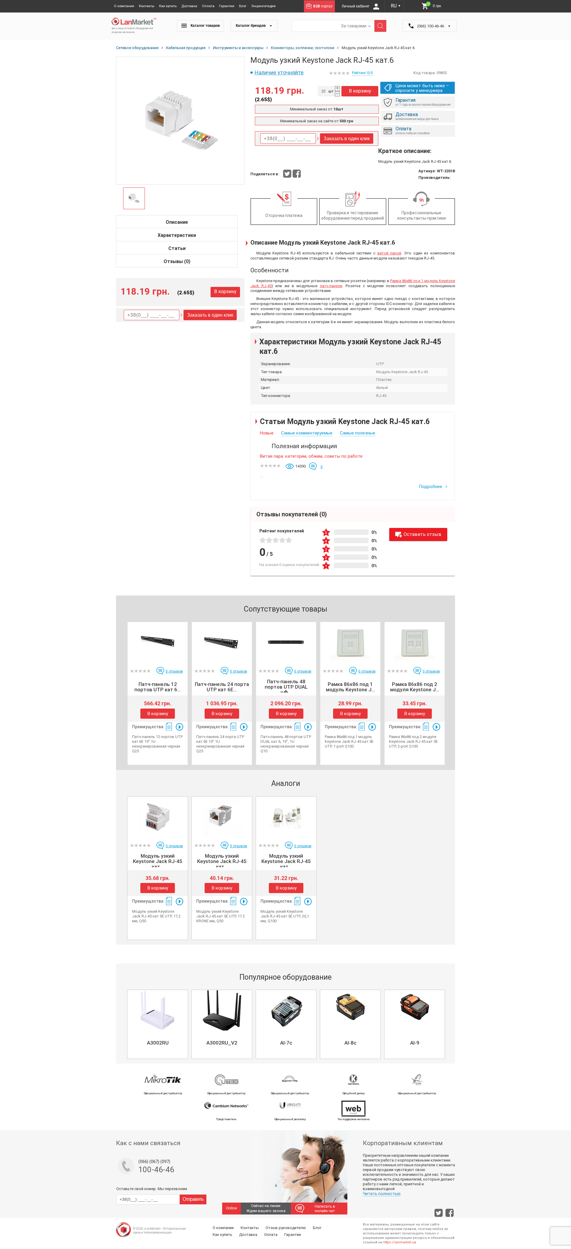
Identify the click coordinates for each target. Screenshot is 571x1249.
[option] (180, 120)
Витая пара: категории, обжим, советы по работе (311, 456)
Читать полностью (382, 1193)
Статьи (177, 248)
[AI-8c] (350, 1010)
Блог (243, 6)
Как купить (168, 6)
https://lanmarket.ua (399, 1242)
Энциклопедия (263, 6)
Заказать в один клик (210, 315)
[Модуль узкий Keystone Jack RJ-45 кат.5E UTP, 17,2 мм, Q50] (158, 817)
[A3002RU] (158, 1010)
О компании (124, 6)
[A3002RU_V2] (222, 1010)
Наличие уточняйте (279, 72)
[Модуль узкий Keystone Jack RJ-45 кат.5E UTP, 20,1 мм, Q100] (286, 817)
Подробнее (431, 486)
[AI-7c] (286, 1010)
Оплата (208, 6)
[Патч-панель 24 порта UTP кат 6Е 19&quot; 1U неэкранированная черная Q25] (222, 642)
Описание (177, 222)
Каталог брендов (251, 26)
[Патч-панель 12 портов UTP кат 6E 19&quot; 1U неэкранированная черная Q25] (158, 642)
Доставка (189, 6)
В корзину (225, 291)
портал (322, 6)
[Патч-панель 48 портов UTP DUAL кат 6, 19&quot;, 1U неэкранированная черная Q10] (286, 642)
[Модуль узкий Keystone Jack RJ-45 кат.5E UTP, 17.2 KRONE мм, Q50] (222, 817)
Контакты (146, 6)
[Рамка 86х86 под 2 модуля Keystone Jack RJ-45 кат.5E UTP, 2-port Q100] (415, 642)
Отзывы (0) (177, 261)
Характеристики (177, 235)
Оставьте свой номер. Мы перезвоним (151, 1189)
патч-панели (331, 286)
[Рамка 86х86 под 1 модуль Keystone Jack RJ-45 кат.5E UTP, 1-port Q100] (350, 642)
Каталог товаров (205, 26)
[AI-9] (415, 1010)
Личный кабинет (356, 6)
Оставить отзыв (422, 534)
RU (396, 6)
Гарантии (226, 6)
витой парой (389, 253)
